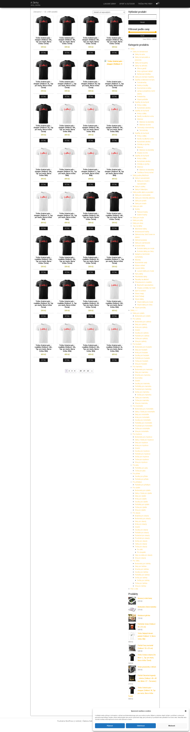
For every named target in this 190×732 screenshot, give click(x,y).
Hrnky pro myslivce (141, 445)
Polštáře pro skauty (142, 533)
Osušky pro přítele (141, 476)
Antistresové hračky (142, 232)
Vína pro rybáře (140, 510)
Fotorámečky (141, 82)
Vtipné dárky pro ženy (144, 305)
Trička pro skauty (141, 547)
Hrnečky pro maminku (142, 375)
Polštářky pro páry (141, 468)
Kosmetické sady (141, 262)
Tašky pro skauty (141, 544)
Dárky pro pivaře (140, 201)
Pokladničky (141, 97)
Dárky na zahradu (141, 66)
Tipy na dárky (137, 226)
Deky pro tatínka (140, 566)
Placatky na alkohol (142, 279)
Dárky (132, 49)
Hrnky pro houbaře (141, 352)
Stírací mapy (139, 293)
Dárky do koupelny (141, 63)
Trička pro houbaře (141, 361)
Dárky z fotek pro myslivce (144, 440)
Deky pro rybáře (140, 496)
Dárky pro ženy (138, 223)
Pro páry (136, 465)
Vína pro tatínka (140, 586)
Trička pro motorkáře (142, 428)
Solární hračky (142, 215)
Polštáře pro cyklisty (142, 336)
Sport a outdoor (127, 4)
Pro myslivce (137, 434)
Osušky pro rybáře (141, 502)
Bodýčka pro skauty (142, 516)
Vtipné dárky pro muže (145, 302)
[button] (186, 711)
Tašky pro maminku (142, 398)
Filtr (142, 36)
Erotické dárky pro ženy (145, 251)
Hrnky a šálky (141, 105)
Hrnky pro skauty (141, 524)
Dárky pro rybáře (138, 313)
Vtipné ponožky (140, 308)
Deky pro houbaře (141, 350)
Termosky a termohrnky (145, 128)
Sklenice (140, 119)
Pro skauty (136, 513)
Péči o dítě (134, 589)
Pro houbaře (137, 344)
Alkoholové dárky (141, 229)
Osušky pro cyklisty (142, 333)
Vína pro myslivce (141, 462)
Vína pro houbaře (141, 364)
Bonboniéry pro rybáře (142, 316)
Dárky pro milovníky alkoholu (145, 198)
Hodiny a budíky (142, 85)
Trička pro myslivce (142, 459)
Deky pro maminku (141, 372)
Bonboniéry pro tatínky (143, 564)
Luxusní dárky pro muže (145, 271)
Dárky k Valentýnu (141, 189)
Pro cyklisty (137, 319)
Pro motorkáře (138, 406)
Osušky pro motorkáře (143, 420)
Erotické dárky (140, 246)
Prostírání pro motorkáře (143, 426)
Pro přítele (136, 474)
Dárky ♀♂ (134, 310)
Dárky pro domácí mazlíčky (144, 77)
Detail (43, 53)
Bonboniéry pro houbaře (143, 347)
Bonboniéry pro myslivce (143, 437)
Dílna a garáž (141, 68)
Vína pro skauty (140, 558)
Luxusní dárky (109, 4)
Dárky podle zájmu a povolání (143, 192)
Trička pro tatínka (141, 583)
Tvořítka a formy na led (145, 172)
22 (88, 371)
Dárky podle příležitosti (141, 175)
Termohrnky (143, 130)
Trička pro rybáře (141, 507)
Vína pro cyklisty (140, 341)
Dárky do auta (140, 54)
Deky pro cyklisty (141, 324)
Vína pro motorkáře (142, 431)
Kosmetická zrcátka (144, 88)
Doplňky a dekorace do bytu (144, 80)
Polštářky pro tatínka (142, 575)
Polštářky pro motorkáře (143, 423)
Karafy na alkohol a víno (145, 116)
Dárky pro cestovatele (142, 195)
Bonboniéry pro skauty (143, 518)
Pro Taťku (136, 561)
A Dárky (35, 2)
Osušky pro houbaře (142, 355)
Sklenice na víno (145, 125)
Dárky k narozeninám (142, 178)
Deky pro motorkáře (142, 414)
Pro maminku (137, 367)
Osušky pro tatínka (141, 572)
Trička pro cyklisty (141, 338)
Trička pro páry (145, 4)
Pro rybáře (136, 488)
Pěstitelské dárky (141, 277)
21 (84, 371)
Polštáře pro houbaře (142, 358)
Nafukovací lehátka (144, 74)
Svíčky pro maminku (142, 392)
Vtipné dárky (139, 299)
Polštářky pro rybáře (142, 504)
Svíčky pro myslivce (142, 457)
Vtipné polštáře (142, 99)
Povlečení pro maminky (143, 389)
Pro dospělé (141, 552)
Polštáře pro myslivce (142, 454)
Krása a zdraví (140, 265)
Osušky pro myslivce (142, 451)
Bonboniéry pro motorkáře (144, 409)
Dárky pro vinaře (140, 203)
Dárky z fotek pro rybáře (143, 493)
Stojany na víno (142, 153)
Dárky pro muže (138, 218)
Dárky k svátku (140, 187)
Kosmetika (138, 378)
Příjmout (110, 726)
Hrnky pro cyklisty (141, 327)
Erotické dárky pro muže (145, 248)
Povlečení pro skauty (142, 535)
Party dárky (139, 274)
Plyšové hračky (142, 212)
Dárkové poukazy (141, 240)
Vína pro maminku (141, 403)
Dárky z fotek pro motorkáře (145, 412)
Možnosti (171, 726)
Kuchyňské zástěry (144, 108)
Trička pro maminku (142, 400)
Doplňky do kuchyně (142, 102)
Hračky (137, 209)
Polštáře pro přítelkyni (142, 485)
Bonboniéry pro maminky (143, 369)
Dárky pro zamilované (142, 243)
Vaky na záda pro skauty (143, 555)
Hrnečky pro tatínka (142, 569)
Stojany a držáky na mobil (146, 288)
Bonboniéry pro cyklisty (143, 322)
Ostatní (137, 330)
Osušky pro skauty (141, 530)
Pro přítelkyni (137, 482)
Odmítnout (141, 726)
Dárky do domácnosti (140, 52)
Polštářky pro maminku (143, 386)
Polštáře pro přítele (141, 479)
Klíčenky (138, 260)
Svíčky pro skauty (141, 541)
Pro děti (140, 549)
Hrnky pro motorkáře (142, 417)
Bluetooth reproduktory (145, 285)
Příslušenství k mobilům (143, 282)
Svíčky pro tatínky (141, 578)
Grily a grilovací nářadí (145, 71)
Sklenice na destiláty (146, 122)
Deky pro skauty (140, 521)
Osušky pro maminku (142, 383)
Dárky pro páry (138, 220)
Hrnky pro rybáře (141, 499)
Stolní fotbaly (139, 296)
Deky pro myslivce (141, 443)
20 (81, 371)
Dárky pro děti (137, 206)
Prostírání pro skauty (142, 538)
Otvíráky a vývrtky (143, 144)
